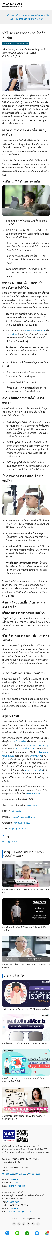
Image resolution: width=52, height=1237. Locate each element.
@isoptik (16, 811)
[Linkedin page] (28, 1224)
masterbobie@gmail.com (20, 1211)
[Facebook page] (14, 1224)
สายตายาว (39, 330)
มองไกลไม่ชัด (19, 741)
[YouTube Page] (33, 1224)
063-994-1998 (34, 1174)
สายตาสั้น (29, 330)
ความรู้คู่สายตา (9, 841)
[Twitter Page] (19, 1224)
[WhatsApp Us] (38, 1224)
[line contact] (17, 1233)
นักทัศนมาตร (36, 756)
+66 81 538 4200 (22, 823)
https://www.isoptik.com (23, 817)
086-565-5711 (8, 1174)
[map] (47, 1233)
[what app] (27, 1233)
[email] (37, 1233)
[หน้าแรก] (12, 5)
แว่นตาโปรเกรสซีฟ (34, 770)
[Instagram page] (24, 1224)
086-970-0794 (21, 1174)
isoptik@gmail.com (18, 828)
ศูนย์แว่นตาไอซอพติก (25, 748)
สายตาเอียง (11, 334)
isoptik (15, 1182)
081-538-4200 (34, 793)
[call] (7, 1233)
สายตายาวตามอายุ (38, 745)
